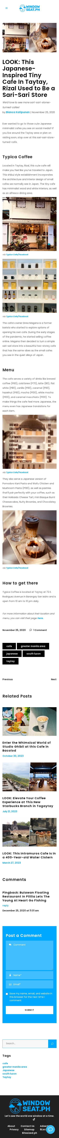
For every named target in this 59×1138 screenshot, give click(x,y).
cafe (9, 646)
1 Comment (40, 630)
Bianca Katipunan (18, 112)
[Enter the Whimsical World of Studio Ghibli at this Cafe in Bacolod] (29, 721)
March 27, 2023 (11, 862)
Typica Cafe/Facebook (17, 254)
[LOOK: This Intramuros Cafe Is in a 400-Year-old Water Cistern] (29, 832)
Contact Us (27, 1126)
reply (5, 905)
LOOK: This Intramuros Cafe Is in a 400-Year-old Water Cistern (29, 855)
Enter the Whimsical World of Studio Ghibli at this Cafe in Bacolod (26, 747)
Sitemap (29, 1129)
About (11, 1126)
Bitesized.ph (29, 1133)
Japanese (12, 653)
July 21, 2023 (9, 811)
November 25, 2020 (14, 630)
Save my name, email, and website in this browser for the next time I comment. (31, 997)
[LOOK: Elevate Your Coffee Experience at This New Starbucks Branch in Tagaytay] (29, 776)
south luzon (34, 653)
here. (40, 618)
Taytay (10, 661)
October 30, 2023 (13, 756)
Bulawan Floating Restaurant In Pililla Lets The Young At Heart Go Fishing (26, 896)
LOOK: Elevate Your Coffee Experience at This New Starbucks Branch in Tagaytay (27, 802)
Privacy (14, 1129)
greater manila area (33, 646)
